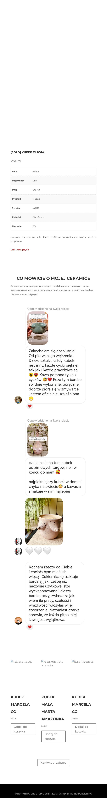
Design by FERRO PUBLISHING (75, 793)
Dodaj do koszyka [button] (20, 729)
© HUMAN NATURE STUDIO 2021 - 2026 (36, 793)
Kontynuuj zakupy (53, 762)
